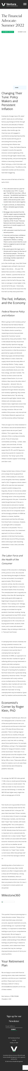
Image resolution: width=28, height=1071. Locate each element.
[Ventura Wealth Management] (10, 5)
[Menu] (24, 4)
